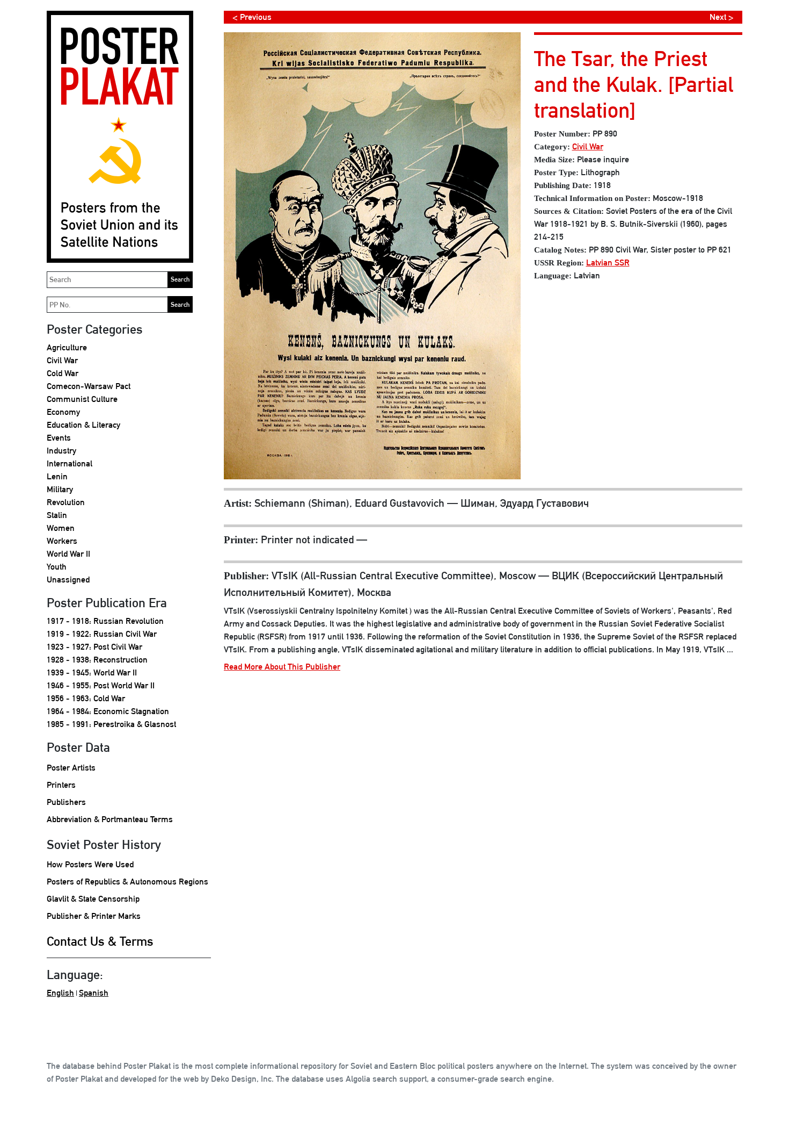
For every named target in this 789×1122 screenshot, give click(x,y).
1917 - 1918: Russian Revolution (105, 621)
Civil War (62, 360)
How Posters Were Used (90, 864)
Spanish (93, 993)
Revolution (66, 502)
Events (59, 438)
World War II (68, 554)
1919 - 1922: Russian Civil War (102, 634)
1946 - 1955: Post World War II (101, 685)
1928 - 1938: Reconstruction (97, 659)
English (60, 993)
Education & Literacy (83, 425)
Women (61, 528)
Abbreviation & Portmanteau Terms (110, 819)
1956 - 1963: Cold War (86, 698)
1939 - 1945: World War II (92, 672)
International (69, 463)
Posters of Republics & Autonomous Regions (127, 881)
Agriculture (67, 347)
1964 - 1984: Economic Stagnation (108, 711)
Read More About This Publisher (282, 666)
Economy (63, 412)
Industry (61, 450)
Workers (62, 541)
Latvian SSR (608, 262)
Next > (722, 17)
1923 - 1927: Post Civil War (94, 647)
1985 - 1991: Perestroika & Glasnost (111, 724)
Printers (61, 785)
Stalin (57, 515)
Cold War (62, 373)
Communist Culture (82, 399)
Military (60, 489)
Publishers (66, 802)
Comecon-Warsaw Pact (88, 386)
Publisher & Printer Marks (94, 916)
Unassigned (68, 579)
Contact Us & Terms (100, 940)
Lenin (57, 476)
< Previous (252, 17)
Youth (57, 567)
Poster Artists (71, 768)
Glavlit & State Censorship (93, 899)
